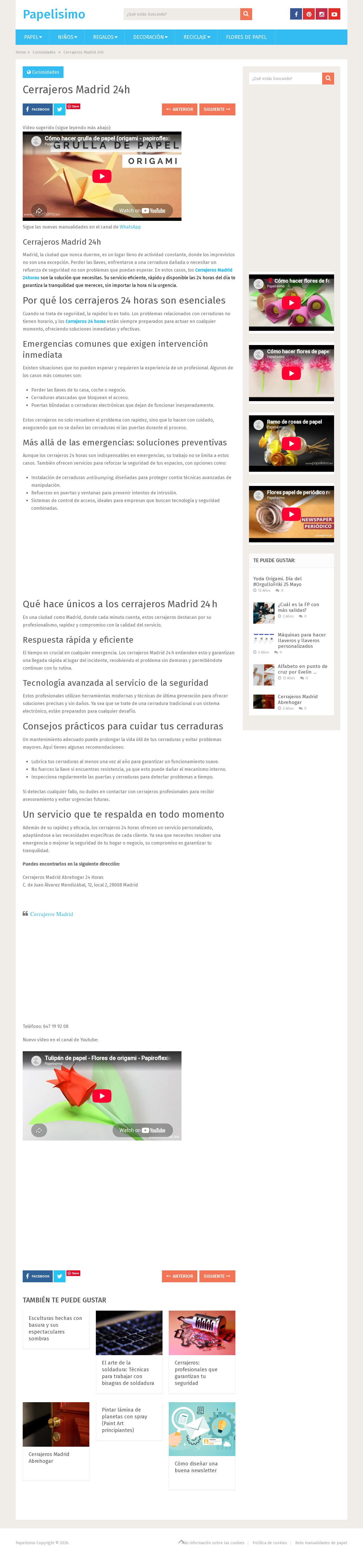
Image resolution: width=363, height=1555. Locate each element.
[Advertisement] (129, 558)
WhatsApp (130, 227)
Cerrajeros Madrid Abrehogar (298, 699)
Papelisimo (54, 14)
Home (21, 52)
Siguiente (215, 109)
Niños (65, 37)
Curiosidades (44, 52)
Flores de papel (246, 37)
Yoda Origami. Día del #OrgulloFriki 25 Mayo (277, 581)
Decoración (148, 37)
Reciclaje (194, 37)
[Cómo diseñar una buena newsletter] (202, 1429)
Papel (31, 37)
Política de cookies (270, 1543)
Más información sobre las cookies (213, 1543)
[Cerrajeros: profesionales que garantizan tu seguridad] (202, 1333)
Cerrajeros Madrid (51, 914)
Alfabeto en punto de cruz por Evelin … (303, 669)
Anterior (182, 109)
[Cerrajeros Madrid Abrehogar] (56, 1424)
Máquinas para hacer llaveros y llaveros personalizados (302, 640)
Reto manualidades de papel (321, 1543)
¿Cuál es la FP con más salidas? (298, 607)
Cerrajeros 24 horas (86, 321)
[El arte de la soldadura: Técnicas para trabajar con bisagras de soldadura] (129, 1333)
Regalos (103, 37)
